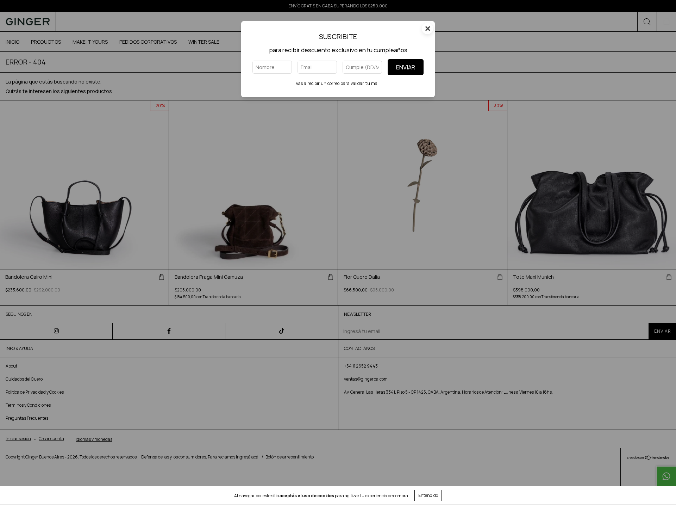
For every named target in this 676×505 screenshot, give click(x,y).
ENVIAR (405, 67)
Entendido (428, 495)
